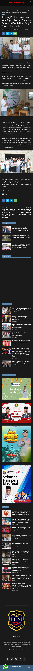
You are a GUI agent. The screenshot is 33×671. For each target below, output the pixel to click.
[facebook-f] (7, 659)
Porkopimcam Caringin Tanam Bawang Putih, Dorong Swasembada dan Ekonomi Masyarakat (21, 326)
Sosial (3, 14)
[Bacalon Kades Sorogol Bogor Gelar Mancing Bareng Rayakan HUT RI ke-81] (6, 238)
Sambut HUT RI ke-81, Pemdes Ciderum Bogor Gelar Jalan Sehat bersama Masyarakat (20, 334)
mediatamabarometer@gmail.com (19, 649)
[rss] (24, 659)
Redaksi (14, 669)
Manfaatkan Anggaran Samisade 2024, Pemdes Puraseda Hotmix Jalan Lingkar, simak (24, 212)
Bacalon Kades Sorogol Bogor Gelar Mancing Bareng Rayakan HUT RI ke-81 (21, 237)
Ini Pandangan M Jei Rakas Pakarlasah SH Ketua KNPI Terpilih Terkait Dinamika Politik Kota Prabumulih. (21, 577)
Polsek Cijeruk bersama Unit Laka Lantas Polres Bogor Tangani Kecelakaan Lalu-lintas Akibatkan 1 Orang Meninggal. (8, 213)
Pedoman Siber (24, 669)
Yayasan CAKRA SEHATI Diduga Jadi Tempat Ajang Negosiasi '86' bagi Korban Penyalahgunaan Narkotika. (21, 512)
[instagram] (16, 659)
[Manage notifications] (29, 667)
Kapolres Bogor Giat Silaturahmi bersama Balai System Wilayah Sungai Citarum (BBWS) (21, 561)
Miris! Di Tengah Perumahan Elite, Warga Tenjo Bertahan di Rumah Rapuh (20, 553)
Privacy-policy (9, 669)
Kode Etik (19, 669)
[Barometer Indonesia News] (16, 620)
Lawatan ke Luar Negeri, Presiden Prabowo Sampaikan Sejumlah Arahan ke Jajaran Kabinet (21, 569)
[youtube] (20, 659)
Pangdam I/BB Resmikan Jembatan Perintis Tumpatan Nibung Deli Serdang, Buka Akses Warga (21, 245)
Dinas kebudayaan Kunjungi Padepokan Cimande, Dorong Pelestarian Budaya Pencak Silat (20, 228)
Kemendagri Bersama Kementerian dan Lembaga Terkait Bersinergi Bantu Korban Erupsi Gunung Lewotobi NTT (21, 520)
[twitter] (11, 659)
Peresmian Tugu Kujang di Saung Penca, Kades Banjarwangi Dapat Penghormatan (20, 318)
